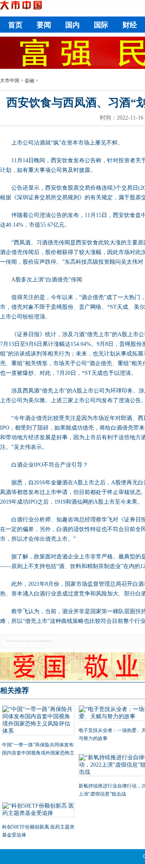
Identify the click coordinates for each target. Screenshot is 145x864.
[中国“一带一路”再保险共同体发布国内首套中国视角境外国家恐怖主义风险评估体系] (38, 721)
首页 (15, 25)
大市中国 (9, 80)
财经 (129, 25)
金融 (29, 80)
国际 (101, 25)
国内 (72, 25)
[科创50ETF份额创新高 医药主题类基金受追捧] (38, 810)
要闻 (44, 25)
